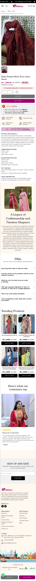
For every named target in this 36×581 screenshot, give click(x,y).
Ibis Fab (20, 565)
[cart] (34, 6)
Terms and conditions (7, 526)
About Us (4, 513)
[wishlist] (31, 6)
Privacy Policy (5, 519)
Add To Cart (9, 343)
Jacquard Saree (24, 520)
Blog (20, 523)
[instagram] (5, 506)
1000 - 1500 (11, 11)
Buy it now (18, 100)
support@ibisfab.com (10, 543)
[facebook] (2, 506)
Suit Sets (22, 515)
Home (3, 11)
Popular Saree (23, 513)
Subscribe (18, 478)
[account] (29, 6)
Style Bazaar (23, 518)
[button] (17, 92)
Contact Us (4, 528)
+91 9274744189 (8, 540)
